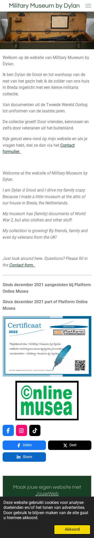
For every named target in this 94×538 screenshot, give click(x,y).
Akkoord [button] (72, 529)
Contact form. (22, 265)
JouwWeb (47, 493)
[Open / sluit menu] (88, 6)
